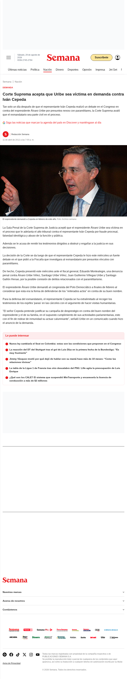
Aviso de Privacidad (15, 663)
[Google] (5, 655)
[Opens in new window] (11, 655)
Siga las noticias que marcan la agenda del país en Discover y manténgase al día (53, 122)
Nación (18, 81)
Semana (7, 81)
